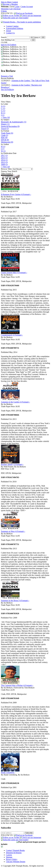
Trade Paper (7, 133)
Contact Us (10, 33)
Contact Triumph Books (15, 850)
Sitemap (9, 857)
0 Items (4, 11)
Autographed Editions (14, 28)
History (5, 124)
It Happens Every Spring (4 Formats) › (16, 194)
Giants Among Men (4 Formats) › (14, 272)
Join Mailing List (7, 40)
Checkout (16, 9)
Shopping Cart (7, 9)
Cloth (4, 135)
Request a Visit (7, 76)
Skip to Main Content (9, 2)
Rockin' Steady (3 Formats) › (12, 464)
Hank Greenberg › (8, 772)
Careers (9, 855)
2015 (4, 158)
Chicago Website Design (15, 862)
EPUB (5, 140)
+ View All (5, 117)
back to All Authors (8, 45)
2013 (4, 162)
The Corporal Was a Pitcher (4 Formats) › (17, 685)
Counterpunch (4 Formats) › (12, 335)
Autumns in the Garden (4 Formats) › (15, 402)
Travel (5, 129)
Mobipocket (7, 142)
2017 (4, 155)
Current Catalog (12, 26)
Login (17, 6)
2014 (4, 160)
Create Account (27, 6)
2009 (4, 164)
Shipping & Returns (14, 853)
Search (3, 37)
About (8, 31)
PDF (4, 137)
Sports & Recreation (10, 126)
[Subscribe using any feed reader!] (14, 18)
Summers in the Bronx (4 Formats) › (15, 600)
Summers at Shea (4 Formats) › (13, 531)
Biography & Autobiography (13, 122)
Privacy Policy (11, 859)
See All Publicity (7, 89)
